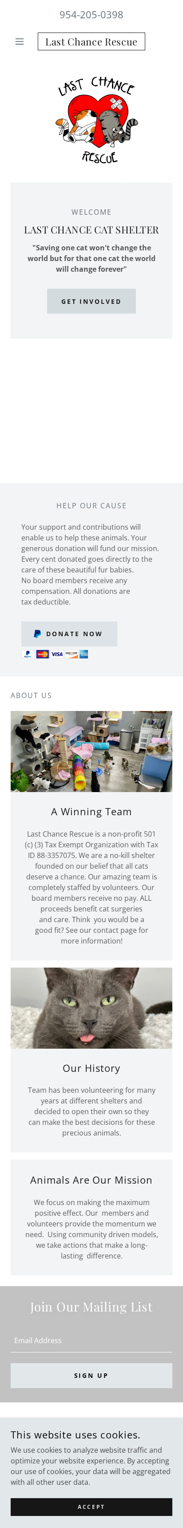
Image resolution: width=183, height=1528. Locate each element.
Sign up (91, 1375)
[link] (91, 41)
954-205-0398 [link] (91, 14)
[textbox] (91, 1340)
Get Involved (91, 301)
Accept (91, 1507)
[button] (23, 41)
